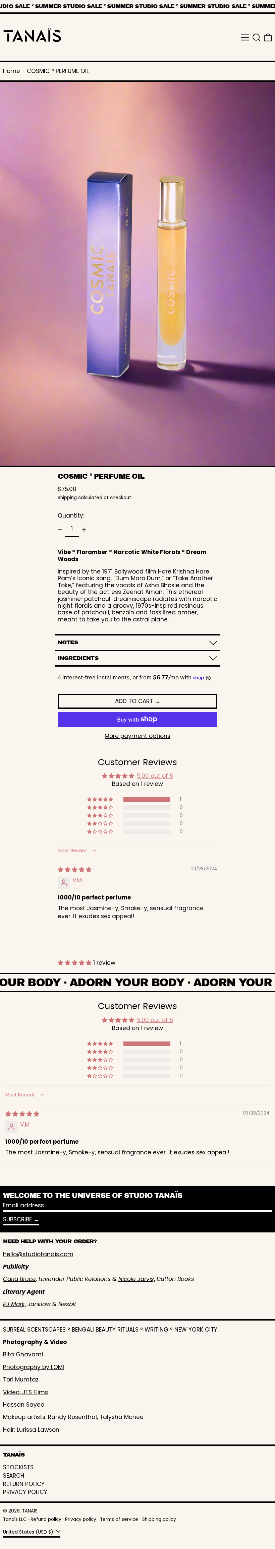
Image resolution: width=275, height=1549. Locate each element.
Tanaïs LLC (15, 1519)
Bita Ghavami (23, 1354)
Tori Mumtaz (21, 1379)
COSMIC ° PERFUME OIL (58, 71)
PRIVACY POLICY (25, 1492)
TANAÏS (30, 1511)
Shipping (67, 497)
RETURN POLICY (24, 1484)
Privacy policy (80, 1519)
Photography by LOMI (33, 1367)
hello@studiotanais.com (38, 1254)
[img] (75, 870)
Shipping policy (159, 1519)
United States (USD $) (29, 1532)
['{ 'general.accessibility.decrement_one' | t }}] (60, 530)
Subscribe (17, 1219)
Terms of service (119, 1519)
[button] (256, 37)
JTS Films (35, 1392)
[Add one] (84, 530)
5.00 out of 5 (155, 776)
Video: (12, 1392)
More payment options (137, 736)
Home (11, 71)
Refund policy (46, 1519)
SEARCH (13, 1476)
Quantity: (71, 516)
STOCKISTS (18, 1467)
